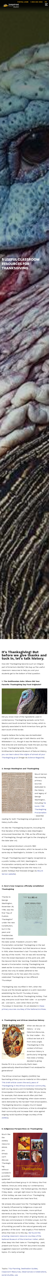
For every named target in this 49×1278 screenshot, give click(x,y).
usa (16, 1275)
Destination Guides (29, 1268)
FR (46, 2)
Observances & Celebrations (34, 1272)
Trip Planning (14, 1268)
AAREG (5, 1118)
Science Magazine (36, 757)
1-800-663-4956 (37, 2)
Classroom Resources (11, 1272)
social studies (8, 1275)
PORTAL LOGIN (22, 2)
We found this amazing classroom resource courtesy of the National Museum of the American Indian (21, 1236)
